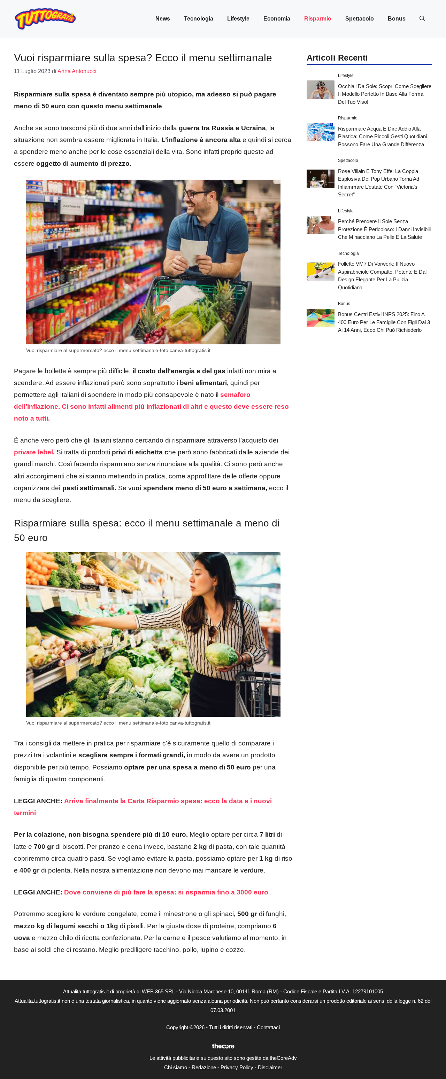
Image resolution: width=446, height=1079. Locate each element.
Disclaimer (270, 1067)
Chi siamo (175, 1067)
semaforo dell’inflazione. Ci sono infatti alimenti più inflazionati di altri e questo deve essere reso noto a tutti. (151, 406)
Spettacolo (359, 19)
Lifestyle (238, 19)
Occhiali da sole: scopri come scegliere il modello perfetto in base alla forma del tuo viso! (384, 93)
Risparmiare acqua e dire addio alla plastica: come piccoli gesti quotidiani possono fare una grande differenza (382, 136)
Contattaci (268, 1027)
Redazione (204, 1067)
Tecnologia (198, 19)
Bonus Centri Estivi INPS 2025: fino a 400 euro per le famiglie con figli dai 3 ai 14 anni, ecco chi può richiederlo (384, 322)
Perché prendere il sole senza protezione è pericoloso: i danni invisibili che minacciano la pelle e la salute (384, 229)
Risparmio (317, 19)
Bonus (397, 19)
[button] (422, 18)
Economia (276, 19)
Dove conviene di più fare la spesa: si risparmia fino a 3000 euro (166, 892)
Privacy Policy (237, 1067)
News (162, 19)
